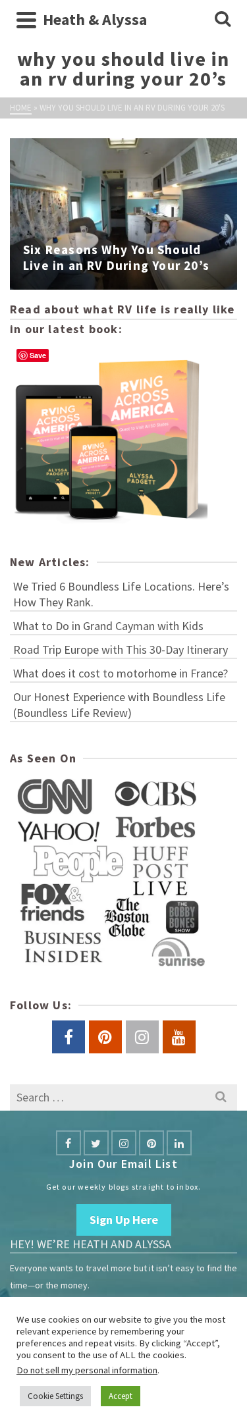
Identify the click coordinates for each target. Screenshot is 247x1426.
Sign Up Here (124, 1219)
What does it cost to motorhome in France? (120, 673)
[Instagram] (123, 1142)
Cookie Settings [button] (55, 1396)
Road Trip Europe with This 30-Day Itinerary (120, 649)
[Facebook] (68, 1142)
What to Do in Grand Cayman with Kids (108, 625)
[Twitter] (96, 1142)
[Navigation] (26, 20)
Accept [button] (120, 1396)
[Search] (222, 20)
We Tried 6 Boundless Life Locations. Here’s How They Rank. (121, 594)
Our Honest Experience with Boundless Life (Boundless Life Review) (119, 704)
